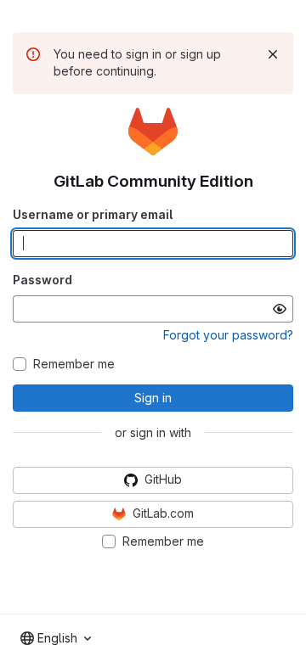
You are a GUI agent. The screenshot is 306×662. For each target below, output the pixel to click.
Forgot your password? (228, 335)
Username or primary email (93, 214)
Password (42, 279)
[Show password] (279, 309)
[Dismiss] (273, 54)
